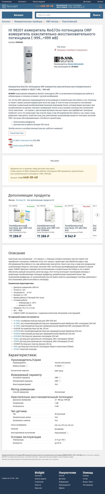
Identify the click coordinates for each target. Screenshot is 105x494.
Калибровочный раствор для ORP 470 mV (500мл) (48, 228)
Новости (38, 485)
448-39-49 (44, 6)
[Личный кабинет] (100, 6)
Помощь (86, 476)
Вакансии (38, 488)
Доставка (87, 2)
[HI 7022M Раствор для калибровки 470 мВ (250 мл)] (77, 215)
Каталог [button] (18, 15)
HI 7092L (17, 326)
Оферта (62, 488)
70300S (16, 341)
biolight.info (6, 478)
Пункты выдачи (39, 2)
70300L (16, 339)
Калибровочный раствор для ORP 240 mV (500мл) (20, 228)
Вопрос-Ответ (88, 482)
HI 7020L (17, 321)
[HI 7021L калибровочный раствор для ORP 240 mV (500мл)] (22, 215)
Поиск (96, 15)
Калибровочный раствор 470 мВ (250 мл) (76, 228)
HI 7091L (17, 323)
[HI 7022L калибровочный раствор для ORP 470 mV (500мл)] (49, 215)
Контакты (22, 2)
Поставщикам (88, 485)
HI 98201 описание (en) (22, 140)
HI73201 (17, 349)
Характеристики (17, 133)
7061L (16, 347)
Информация (64, 482)
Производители (64, 485)
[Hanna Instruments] (63, 60)
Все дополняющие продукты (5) (40, 200)
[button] (63, 366)
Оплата (100, 2)
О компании (7, 2)
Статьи (85, 479)
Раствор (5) (21, 200)
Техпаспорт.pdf (19, 146)
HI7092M (17, 334)
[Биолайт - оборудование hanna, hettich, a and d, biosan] (10, 6)
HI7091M (17, 331)
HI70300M (18, 336)
